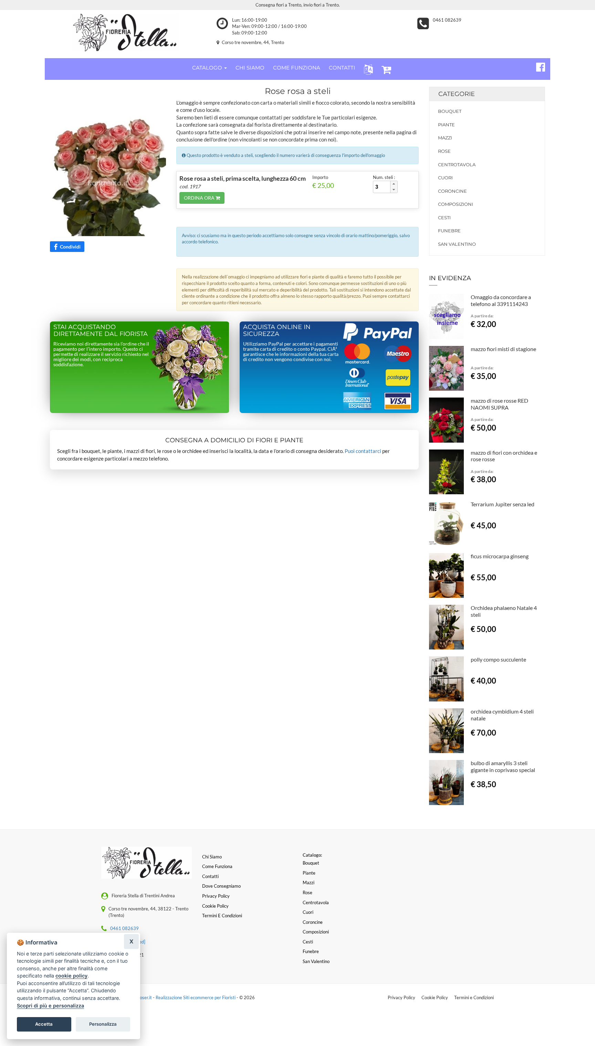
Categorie (456, 94)
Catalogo (207, 67)
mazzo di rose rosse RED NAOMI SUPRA (499, 404)
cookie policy (71, 976)
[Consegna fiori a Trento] (125, 32)
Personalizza (103, 1024)
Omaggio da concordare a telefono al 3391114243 (501, 300)
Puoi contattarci (363, 451)
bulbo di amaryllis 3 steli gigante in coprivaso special (503, 766)
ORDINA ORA (200, 198)
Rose (444, 151)
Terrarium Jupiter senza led (502, 504)
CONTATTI (342, 67)
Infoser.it (143, 997)
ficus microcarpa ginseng (500, 556)
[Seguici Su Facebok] (537, 66)
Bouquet (449, 111)
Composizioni (455, 204)
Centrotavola (457, 164)
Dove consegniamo (221, 886)
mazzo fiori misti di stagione (503, 349)
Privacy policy (216, 896)
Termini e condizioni (222, 915)
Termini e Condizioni (474, 997)
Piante (446, 124)
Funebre (449, 230)
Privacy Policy (401, 997)
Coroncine (452, 191)
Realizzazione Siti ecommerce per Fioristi (196, 997)
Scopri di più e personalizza (50, 1005)
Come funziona (217, 866)
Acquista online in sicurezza (277, 330)
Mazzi (445, 137)
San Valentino (457, 244)
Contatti (210, 876)
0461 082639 (447, 20)
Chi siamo (212, 856)
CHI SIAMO (250, 67)
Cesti (444, 217)
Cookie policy (215, 906)
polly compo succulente (498, 659)
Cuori (445, 177)
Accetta (44, 1024)
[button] (367, 69)
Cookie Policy (434, 997)
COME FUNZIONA (296, 67)
